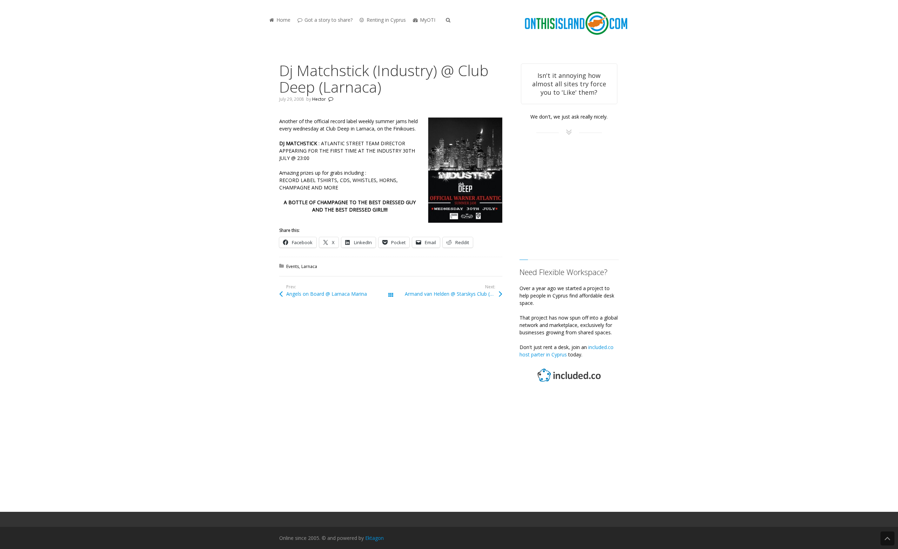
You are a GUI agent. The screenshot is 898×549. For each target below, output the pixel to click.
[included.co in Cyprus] (569, 382)
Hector (319, 99)
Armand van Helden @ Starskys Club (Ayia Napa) (453, 293)
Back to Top (887, 538)
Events (292, 266)
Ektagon (374, 538)
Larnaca (309, 266)
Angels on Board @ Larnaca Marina (326, 293)
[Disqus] (390, 407)
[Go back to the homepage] (576, 24)
